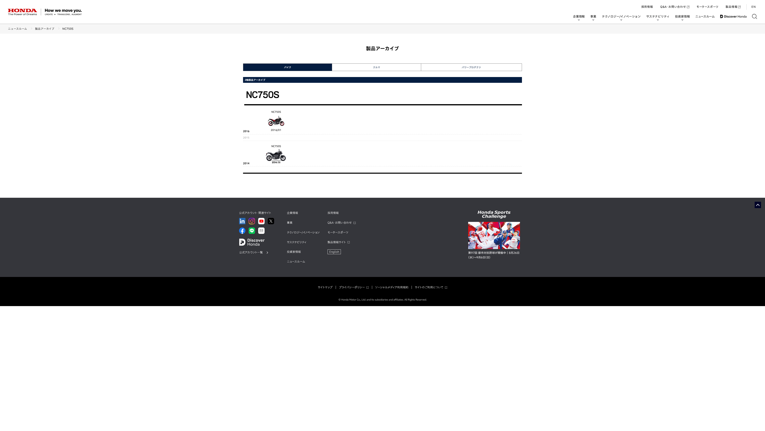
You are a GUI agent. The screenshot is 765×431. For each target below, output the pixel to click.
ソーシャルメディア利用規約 (391, 287)
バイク (287, 67)
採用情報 (647, 6)
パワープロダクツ (471, 67)
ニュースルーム (705, 16)
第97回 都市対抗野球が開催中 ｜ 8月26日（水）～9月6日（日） (493, 255)
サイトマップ (325, 287)
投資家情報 (682, 16)
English (334, 251)
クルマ (376, 67)
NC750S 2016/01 (276, 121)
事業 (593, 16)
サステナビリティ (657, 16)
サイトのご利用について (429, 287)
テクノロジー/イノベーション (621, 16)
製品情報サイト (337, 242)
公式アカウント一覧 (251, 252)
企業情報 (579, 16)
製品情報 (731, 6)
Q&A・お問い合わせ (673, 6)
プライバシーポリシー (352, 287)
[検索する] (754, 16)
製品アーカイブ (44, 28)
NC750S (276, 146)
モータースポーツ (707, 6)
